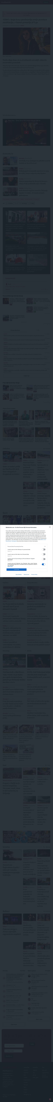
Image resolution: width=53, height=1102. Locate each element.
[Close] (50, 527)
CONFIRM (16, 569)
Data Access (26, 574)
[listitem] (26, 546)
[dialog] (26, 551)
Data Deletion (19, 574)
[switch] (43, 549)
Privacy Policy (34, 574)
